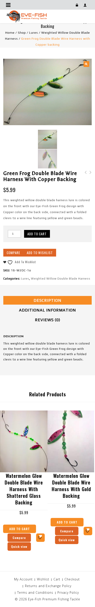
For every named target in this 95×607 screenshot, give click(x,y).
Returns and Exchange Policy (48, 586)
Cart (56, 579)
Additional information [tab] (47, 310)
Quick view (19, 546)
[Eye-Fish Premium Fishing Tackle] (26, 16)
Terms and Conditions (35, 592)
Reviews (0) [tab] (47, 319)
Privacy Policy (68, 592)
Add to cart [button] (19, 528)
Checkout (72, 579)
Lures (33, 32)
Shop (22, 32)
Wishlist (43, 579)
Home (10, 32)
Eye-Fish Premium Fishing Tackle (54, 599)
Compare (13, 252)
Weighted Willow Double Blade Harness (60, 278)
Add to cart (37, 233)
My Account (23, 579)
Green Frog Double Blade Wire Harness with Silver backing (89, 181)
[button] (86, 64)
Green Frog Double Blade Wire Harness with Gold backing (84, 181)
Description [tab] (47, 300)
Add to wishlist (40, 252)
